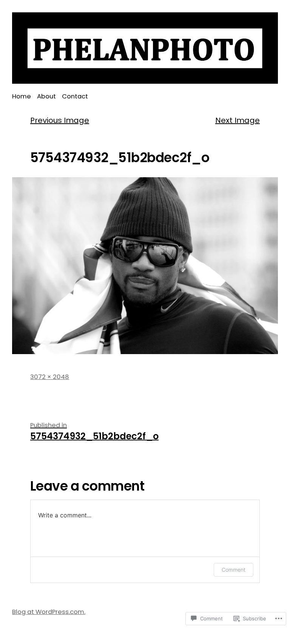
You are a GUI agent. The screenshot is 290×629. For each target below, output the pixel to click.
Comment (233, 569)
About (46, 96)
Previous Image (59, 120)
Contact (75, 96)
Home (21, 96)
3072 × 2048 (49, 377)
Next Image (237, 120)
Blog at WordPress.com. (48, 612)
